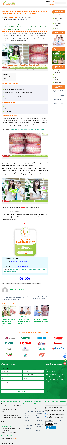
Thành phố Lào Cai (57, 99)
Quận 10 (62, 95)
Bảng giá (27, 420)
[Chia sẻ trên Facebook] (20, 278)
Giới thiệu (8, 7)
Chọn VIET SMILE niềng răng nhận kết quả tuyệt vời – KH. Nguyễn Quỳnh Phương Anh (25, 26)
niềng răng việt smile (36, 283)
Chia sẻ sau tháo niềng (7, 79)
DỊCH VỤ (15, 7)
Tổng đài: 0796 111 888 (58, 103)
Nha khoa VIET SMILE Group (24, 266)
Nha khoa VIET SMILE (11, 17)
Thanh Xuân (58, 90)
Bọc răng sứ (57, 20)
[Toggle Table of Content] (13, 75)
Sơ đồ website (28, 425)
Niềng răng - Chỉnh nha (58, 15)
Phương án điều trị (6, 78)
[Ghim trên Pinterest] (27, 278)
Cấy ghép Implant (58, 18)
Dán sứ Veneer (28, 408)
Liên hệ (59, 7)
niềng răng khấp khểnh (26, 283)
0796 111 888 (15, 438)
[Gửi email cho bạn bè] (25, 278)
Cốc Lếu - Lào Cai (6, 423)
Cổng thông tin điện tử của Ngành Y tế (53, 420)
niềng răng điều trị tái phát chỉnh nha (13, 283)
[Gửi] (65, 3)
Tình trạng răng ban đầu (8, 76)
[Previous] (54, 57)
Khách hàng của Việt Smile (34, 7)
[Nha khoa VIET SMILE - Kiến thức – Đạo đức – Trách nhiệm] (8, 3)
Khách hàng (28, 422)
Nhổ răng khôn (58, 28)
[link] (58, 40)
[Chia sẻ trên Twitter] (23, 278)
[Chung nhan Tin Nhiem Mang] (58, 423)
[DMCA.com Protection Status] (49, 423)
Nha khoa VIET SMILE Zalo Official (19, 261)
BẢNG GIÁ (21, 7)
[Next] (63, 57)
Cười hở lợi (57, 25)
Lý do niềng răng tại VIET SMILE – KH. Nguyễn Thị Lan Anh (19, 29)
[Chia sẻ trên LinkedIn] (30, 278)
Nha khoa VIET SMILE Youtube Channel (20, 264)
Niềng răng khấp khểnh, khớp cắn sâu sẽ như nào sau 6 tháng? (20, 24)
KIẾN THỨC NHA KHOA (50, 7)
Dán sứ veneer (58, 23)
